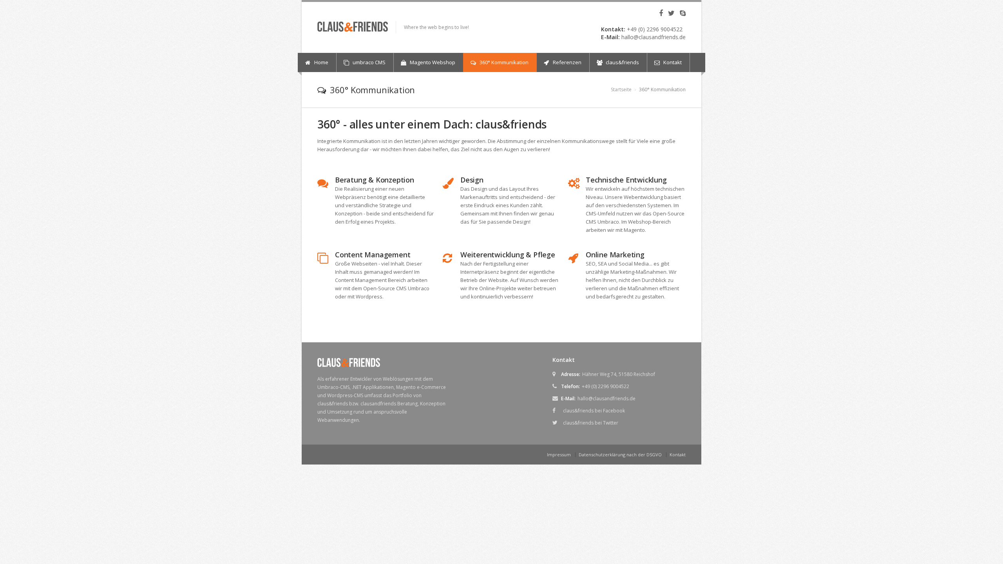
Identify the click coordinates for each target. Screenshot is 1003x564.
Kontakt (672, 62)
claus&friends (622, 62)
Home (320, 62)
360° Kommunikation (503, 62)
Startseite (621, 89)
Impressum (559, 454)
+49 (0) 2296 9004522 (655, 29)
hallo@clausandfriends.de (653, 37)
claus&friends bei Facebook (594, 410)
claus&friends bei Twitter (590, 422)
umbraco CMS (368, 62)
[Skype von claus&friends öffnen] (681, 13)
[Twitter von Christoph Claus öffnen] (669, 13)
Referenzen (566, 62)
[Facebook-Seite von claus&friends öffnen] (659, 13)
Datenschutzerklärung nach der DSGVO (620, 454)
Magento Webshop (432, 62)
